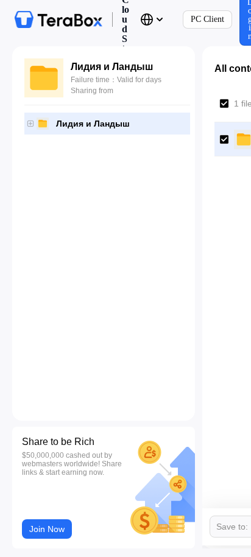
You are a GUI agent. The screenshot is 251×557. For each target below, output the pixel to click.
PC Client (207, 19)
